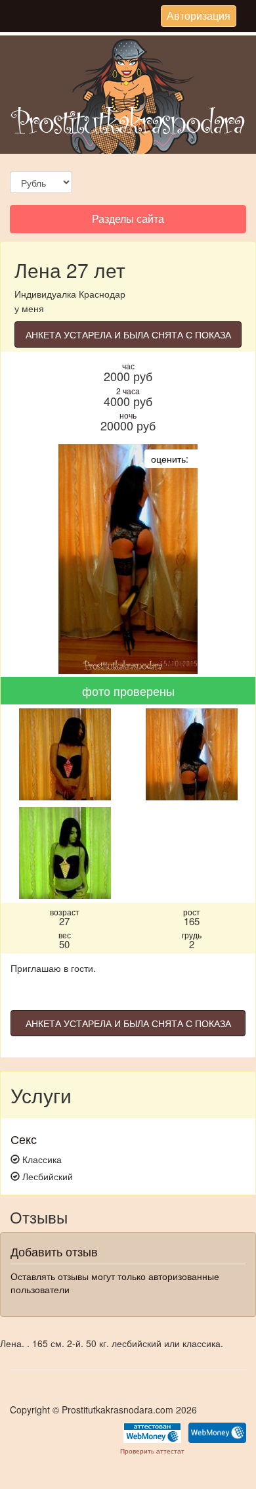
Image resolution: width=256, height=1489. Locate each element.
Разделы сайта (127, 221)
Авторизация (198, 17)
